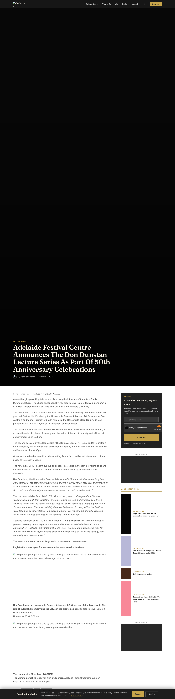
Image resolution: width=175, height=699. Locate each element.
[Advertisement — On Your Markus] (141, 469)
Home (15, 394)
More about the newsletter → (134, 443)
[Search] (144, 4)
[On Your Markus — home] (20, 4)
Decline (151, 694)
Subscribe (141, 437)
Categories (92, 4)
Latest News (25, 394)
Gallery (125, 4)
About (136, 4)
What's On (106, 4)
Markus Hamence (27, 377)
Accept (138, 694)
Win (117, 4)
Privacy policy (77, 695)
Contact (155, 4)
